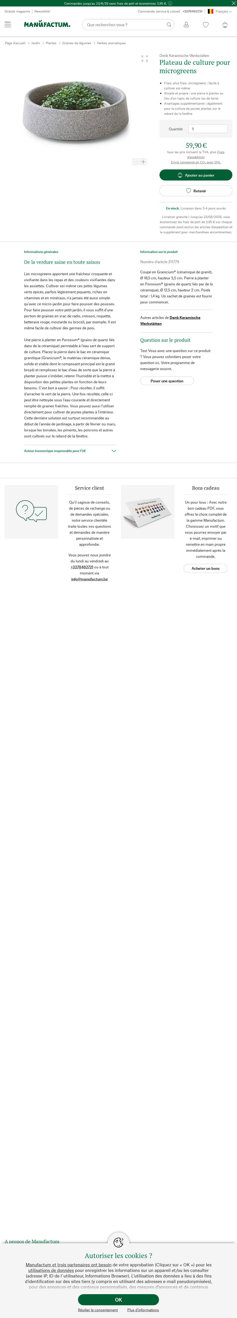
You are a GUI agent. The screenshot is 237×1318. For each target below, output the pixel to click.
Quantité (176, 129)
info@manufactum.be (89, 579)
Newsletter (42, 11)
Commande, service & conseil (170, 11)
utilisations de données (51, 1270)
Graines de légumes (76, 43)
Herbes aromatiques (111, 43)
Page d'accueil (15, 43)
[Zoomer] (143, 162)
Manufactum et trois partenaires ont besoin (69, 1264)
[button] (144, 58)
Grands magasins (17, 11)
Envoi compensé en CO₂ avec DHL (196, 162)
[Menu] (7, 24)
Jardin (35, 43)
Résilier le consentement (98, 1310)
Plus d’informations (143, 1310)
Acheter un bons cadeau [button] (206, 569)
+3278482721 (82, 567)
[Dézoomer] (136, 162)
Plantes (51, 43)
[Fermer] (234, 3)
